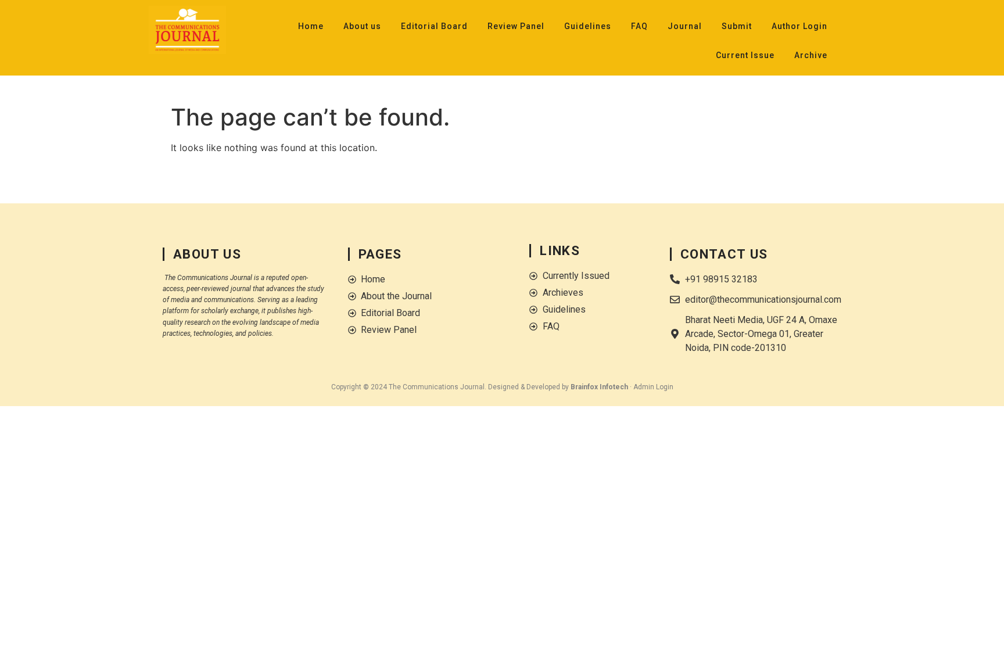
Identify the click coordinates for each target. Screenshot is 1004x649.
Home (311, 26)
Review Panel (515, 26)
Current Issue (745, 55)
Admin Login (653, 387)
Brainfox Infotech (599, 387)
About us (362, 26)
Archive (810, 55)
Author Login (799, 26)
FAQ (639, 26)
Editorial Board (434, 26)
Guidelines (587, 26)
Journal (685, 26)
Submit (737, 26)
